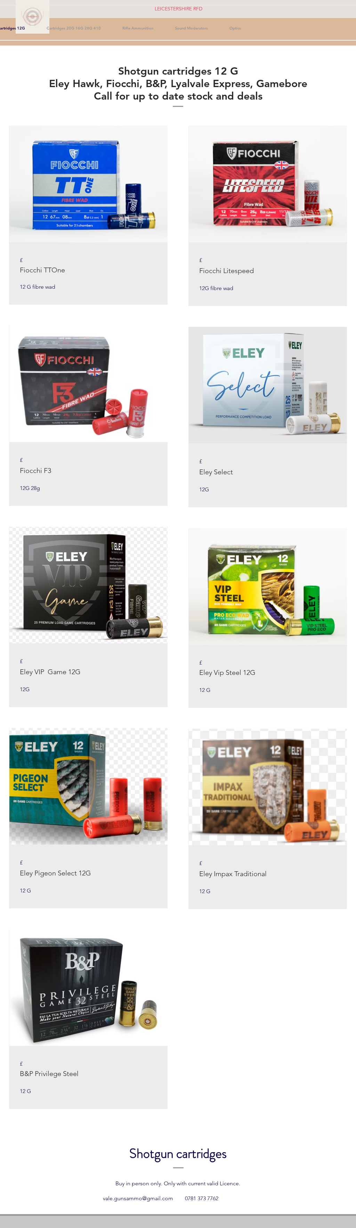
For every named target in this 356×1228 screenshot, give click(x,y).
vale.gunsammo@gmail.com (138, 1198)
